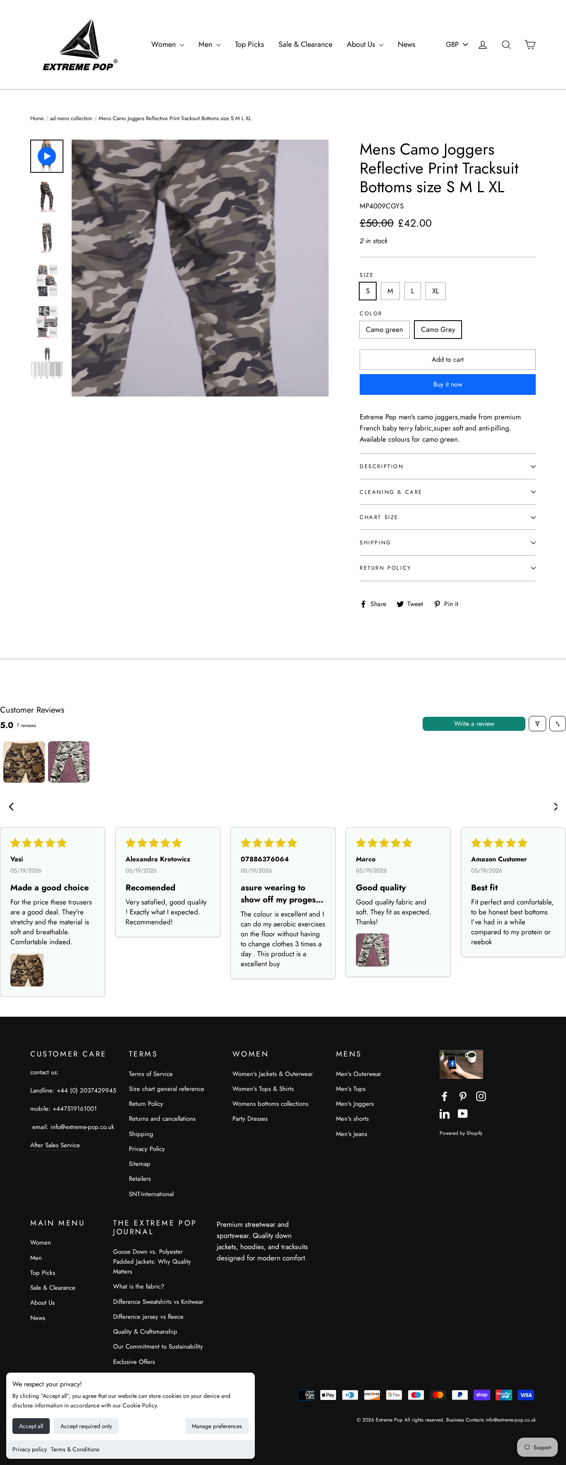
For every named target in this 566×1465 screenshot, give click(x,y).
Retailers (140, 1178)
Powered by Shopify (461, 1132)
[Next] (553, 807)
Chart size (379, 517)
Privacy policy (29, 1449)
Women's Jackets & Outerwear (272, 1073)
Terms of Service (151, 1073)
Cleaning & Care (391, 492)
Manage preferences (217, 1426)
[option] (200, 268)
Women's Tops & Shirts (263, 1088)
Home (37, 118)
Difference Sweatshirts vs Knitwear (158, 1301)
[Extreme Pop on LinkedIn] (445, 1113)
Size (367, 275)
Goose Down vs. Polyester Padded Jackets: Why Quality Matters (152, 1261)
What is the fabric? (138, 1286)
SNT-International (151, 1194)
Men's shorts (352, 1118)
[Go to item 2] (68, 762)
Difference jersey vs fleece (148, 1316)
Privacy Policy (147, 1148)
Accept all (31, 1426)
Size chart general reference (166, 1088)
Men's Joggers (355, 1103)
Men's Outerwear (358, 1073)
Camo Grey (438, 329)
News (406, 44)
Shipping (376, 542)
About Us (362, 44)
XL (435, 291)
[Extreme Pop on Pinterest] (463, 1095)
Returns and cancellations (162, 1118)
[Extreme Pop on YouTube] (463, 1113)
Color (371, 313)
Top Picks (249, 44)
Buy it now (447, 384)
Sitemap (139, 1163)
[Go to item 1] (24, 762)
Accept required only (86, 1426)
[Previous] (13, 807)
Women (164, 44)
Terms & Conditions (75, 1449)
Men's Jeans (351, 1134)
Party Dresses (250, 1118)
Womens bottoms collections (270, 1103)
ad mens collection (71, 118)
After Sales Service (55, 1145)
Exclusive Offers (134, 1361)
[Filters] (537, 723)
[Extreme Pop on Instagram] (481, 1095)
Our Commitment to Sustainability (158, 1346)
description (382, 466)
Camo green (384, 329)
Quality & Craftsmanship (145, 1331)
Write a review (474, 723)
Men (206, 44)
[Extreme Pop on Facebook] (445, 1095)
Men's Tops (350, 1088)
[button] (27, 969)
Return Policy (385, 568)
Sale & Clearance (305, 44)
